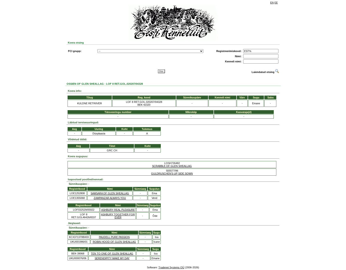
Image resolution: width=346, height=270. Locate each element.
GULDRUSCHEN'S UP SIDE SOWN (172, 173)
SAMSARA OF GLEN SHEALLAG (110, 193)
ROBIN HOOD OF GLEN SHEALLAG (114, 241)
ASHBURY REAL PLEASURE (118, 209)
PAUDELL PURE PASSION (114, 237)
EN (272, 2)
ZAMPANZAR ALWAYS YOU (110, 198)
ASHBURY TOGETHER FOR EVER (118, 216)
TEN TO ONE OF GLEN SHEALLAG (112, 253)
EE (276, 2)
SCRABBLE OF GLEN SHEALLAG (172, 166)
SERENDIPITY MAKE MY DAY (112, 258)
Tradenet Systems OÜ (171, 267)
